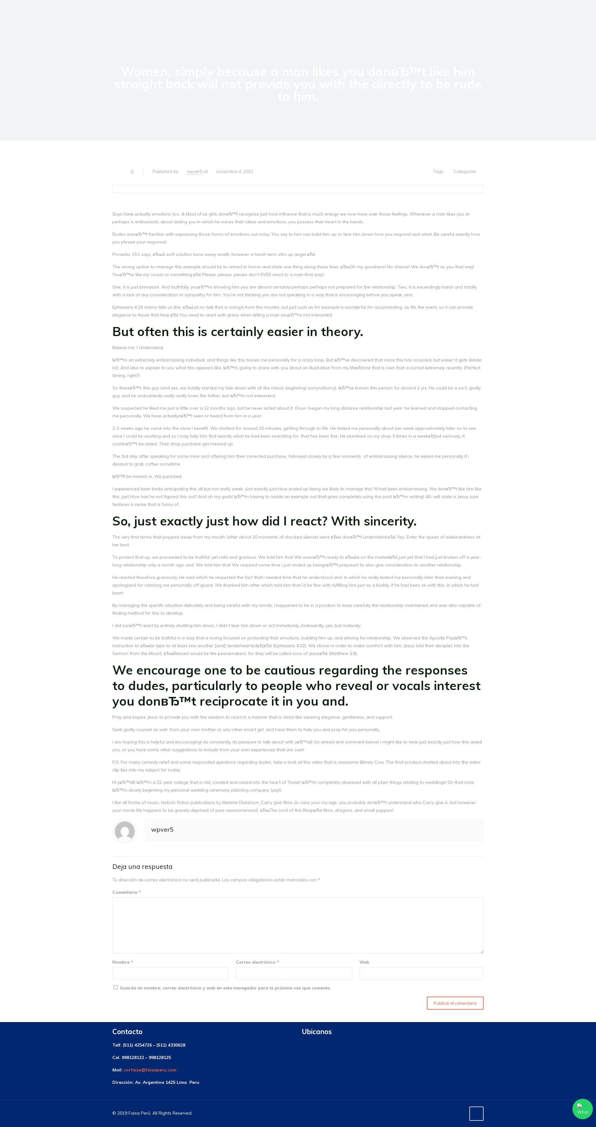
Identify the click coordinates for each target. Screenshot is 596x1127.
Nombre (122, 962)
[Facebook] (443, 1113)
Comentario (126, 892)
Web (364, 962)
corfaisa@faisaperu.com (150, 1070)
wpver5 (194, 171)
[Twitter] (451, 1113)
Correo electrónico (257, 962)
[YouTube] (460, 1113)
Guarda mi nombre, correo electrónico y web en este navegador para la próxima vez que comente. (225, 988)
